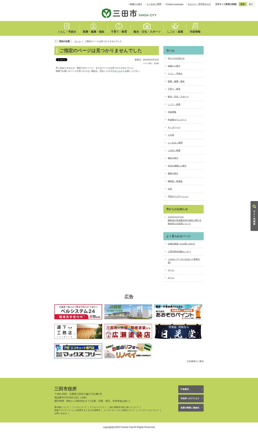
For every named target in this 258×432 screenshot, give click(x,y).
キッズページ (174, 127)
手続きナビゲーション (178, 196)
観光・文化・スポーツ (147, 31)
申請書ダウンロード (177, 120)
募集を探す (173, 173)
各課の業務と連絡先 (190, 407)
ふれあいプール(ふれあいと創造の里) (184, 261)
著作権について (61, 407)
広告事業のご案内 (195, 361)
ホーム (78, 41)
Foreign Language (174, 4)
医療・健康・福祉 (93, 31)
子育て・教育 (119, 31)
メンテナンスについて (148, 410)
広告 (170, 189)
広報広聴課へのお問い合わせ (181, 244)
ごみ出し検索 (174, 150)
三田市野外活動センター (179, 251)
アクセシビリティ (98, 407)
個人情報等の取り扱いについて (124, 407)
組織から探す (136, 4)
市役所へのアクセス (190, 398)
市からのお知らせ (176, 58)
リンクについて (79, 407)
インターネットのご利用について (119, 410)
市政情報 (195, 31)
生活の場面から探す (177, 166)
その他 (171, 135)
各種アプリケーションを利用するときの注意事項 (77, 410)
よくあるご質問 (154, 4)
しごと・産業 (175, 31)
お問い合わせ (60, 413)
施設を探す (173, 158)
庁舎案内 (185, 389)
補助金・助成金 (175, 181)
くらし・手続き (66, 31)
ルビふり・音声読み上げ (199, 4)
